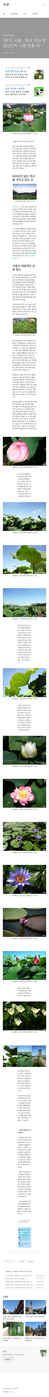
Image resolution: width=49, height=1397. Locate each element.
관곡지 (15, 206)
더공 (6, 4)
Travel (15, 1271)
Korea (8, 1271)
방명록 (35, 13)
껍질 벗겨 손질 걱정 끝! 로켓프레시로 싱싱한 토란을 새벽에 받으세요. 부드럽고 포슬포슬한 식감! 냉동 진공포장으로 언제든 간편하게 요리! (17, 75)
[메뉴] (44, 4)
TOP (44, 1389)
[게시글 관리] (14, 1261)
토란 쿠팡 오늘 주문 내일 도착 (16, 71)
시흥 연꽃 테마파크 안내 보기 (24, 1221)
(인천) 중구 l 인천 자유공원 (14, 1278)
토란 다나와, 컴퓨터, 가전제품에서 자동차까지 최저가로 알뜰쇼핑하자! (17, 93)
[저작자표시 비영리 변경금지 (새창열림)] (30, 1261)
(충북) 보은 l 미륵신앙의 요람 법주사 (18, 1284)
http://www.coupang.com (15, 68)
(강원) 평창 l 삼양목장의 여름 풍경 (17, 1281)
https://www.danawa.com (15, 85)
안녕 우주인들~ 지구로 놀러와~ (13, 1354)
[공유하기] (11, 1261)
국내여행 (13, 13)
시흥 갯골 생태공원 (24, 1244)
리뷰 (25, 13)
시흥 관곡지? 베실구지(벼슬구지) (24, 1239)
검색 (39, 5)
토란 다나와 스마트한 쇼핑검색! (17, 88)
